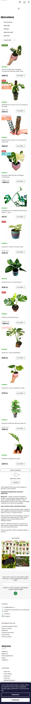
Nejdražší (6, 29)
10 (19, 475)
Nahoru (16, 482)
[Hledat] (19, 2)
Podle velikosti (8, 674)
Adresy (4, 658)
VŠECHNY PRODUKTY (9, 680)
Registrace (5, 654)
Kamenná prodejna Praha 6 (9, 626)
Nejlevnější (7, 25)
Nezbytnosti (7, 676)
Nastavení (15, 695)
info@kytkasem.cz (9, 607)
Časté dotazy (5, 635)
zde (2, 690)
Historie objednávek (7, 656)
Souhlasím (15, 700)
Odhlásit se (5, 660)
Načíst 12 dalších (15, 470)
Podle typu (7, 678)
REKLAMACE (5, 630)
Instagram (7, 616)
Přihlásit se (16, 593)
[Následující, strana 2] (15, 474)
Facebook (7, 614)
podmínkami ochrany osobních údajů (18, 588)
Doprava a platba (7, 628)
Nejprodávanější (8, 32)
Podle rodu (7, 671)
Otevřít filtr (7, 40)
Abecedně (7, 36)
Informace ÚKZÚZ (7, 637)
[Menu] (28, 2)
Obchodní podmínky (8, 632)
